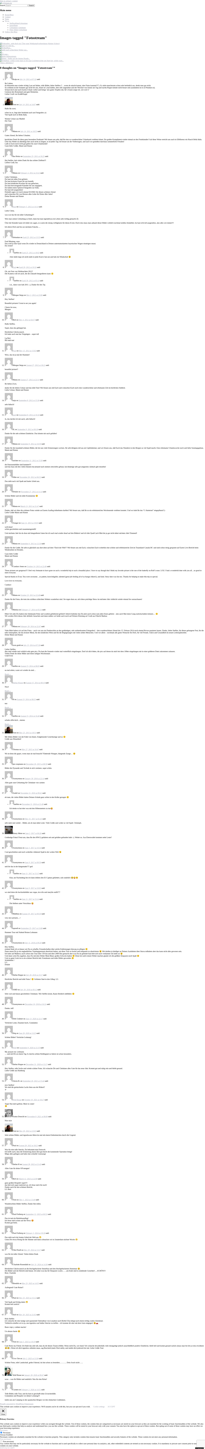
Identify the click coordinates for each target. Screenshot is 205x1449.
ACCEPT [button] (111, 1407)
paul (14, 415)
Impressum (29, 1404)
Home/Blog (9, 15)
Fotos (7, 19)
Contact (8, 17)
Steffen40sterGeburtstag (18, 23)
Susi (14, 207)
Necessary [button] (4, 1430)
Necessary (7, 1433)
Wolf (14, 1048)
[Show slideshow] (7, 63)
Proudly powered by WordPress (12, 1404)
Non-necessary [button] (5, 1439)
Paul (14, 267)
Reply (8, 674)
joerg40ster (13, 25)
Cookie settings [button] (99, 1407)
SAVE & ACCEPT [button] (7, 1448)
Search (2, 5)
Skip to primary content (9, 1)
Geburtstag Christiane (17, 28)
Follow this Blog (11, 32)
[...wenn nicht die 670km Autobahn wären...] (32, 61)
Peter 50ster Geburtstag (18, 30)
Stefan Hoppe (18, 683)
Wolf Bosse (17, 1100)
